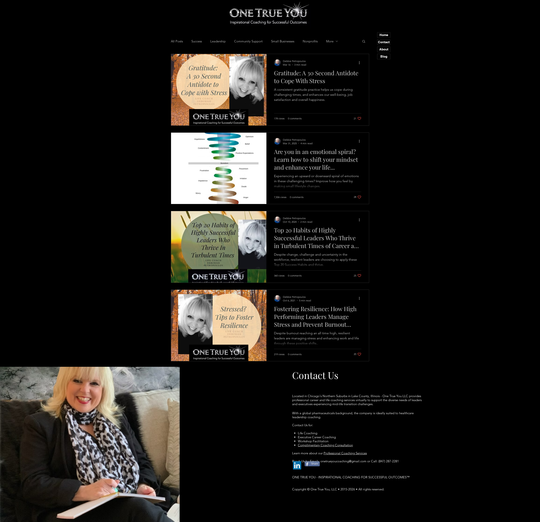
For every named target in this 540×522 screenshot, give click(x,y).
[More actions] (360, 62)
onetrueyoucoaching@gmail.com (343, 461)
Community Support (248, 41)
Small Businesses (282, 41)
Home (383, 35)
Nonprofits (310, 41)
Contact (384, 42)
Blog (383, 56)
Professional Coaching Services (345, 453)
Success (196, 41)
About (383, 49)
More (329, 41)
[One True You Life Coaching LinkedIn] (297, 465)
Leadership (218, 41)
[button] (364, 41)
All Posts (177, 41)
